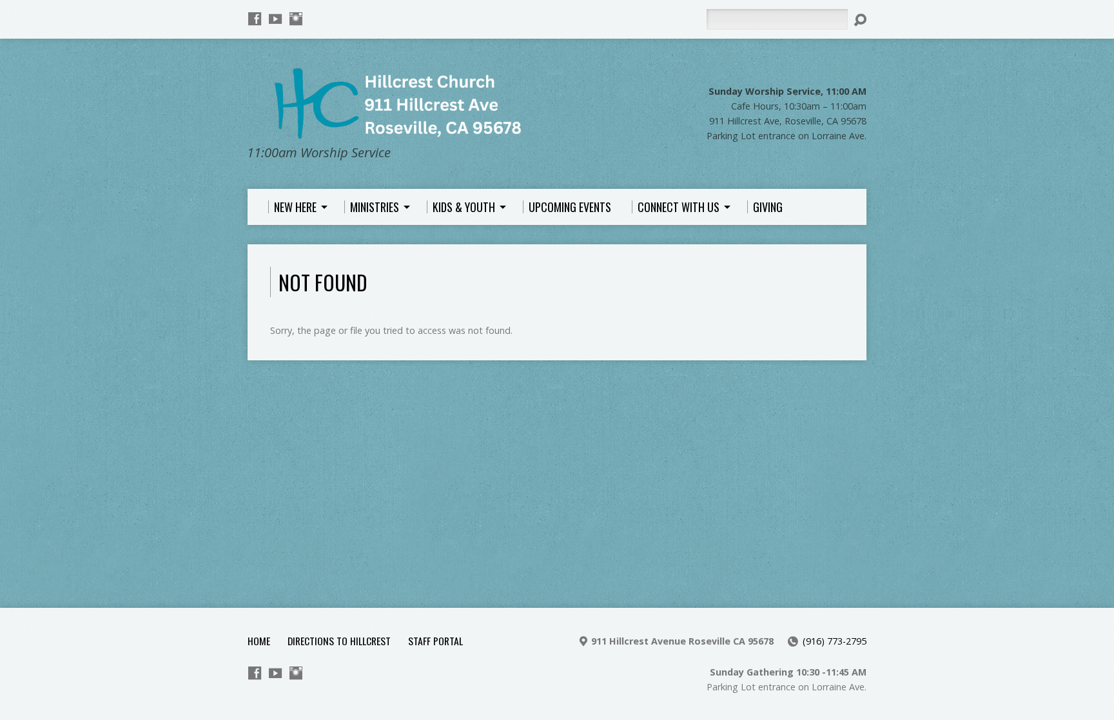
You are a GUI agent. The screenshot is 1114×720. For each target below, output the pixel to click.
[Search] (860, 20)
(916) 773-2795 (834, 641)
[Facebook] (254, 18)
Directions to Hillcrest (339, 640)
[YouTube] (275, 18)
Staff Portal (435, 640)
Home (259, 640)
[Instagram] (295, 18)
